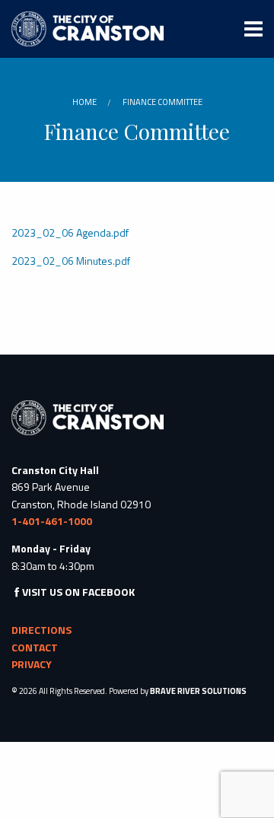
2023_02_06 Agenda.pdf (70, 232)
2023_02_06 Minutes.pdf (70, 261)
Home (84, 102)
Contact (34, 647)
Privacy (31, 664)
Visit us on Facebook (78, 592)
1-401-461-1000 (51, 521)
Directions (41, 630)
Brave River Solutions (198, 691)
